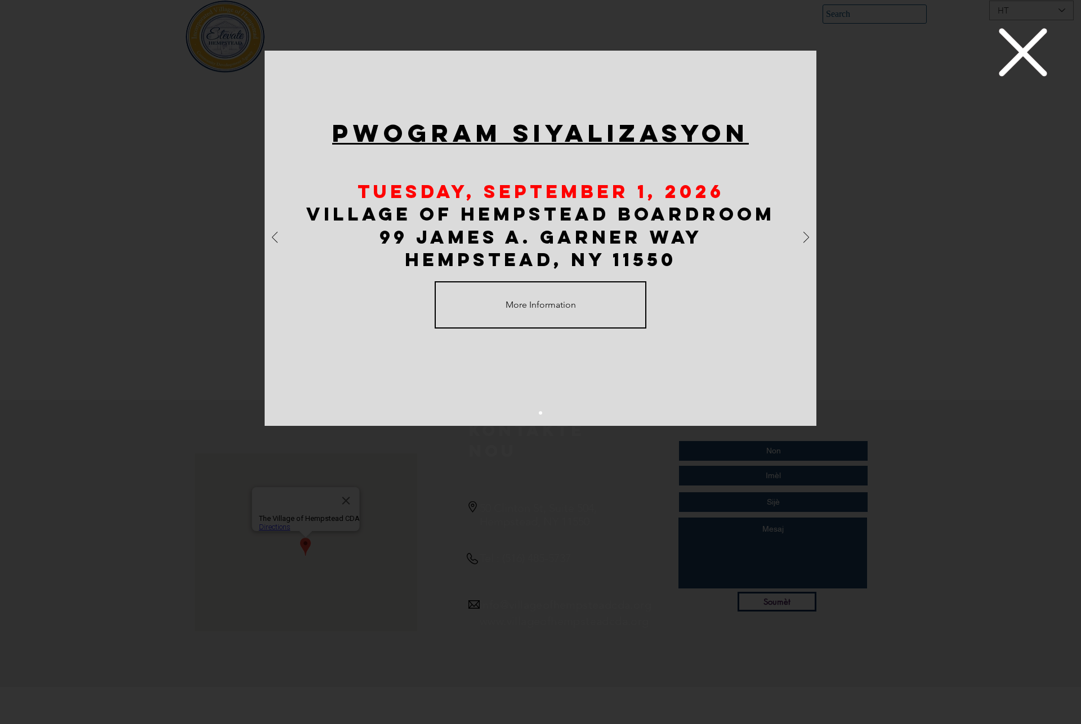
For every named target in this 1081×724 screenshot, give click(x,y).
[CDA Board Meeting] (540, 413)
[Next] (806, 238)
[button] (1023, 52)
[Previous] (275, 238)
